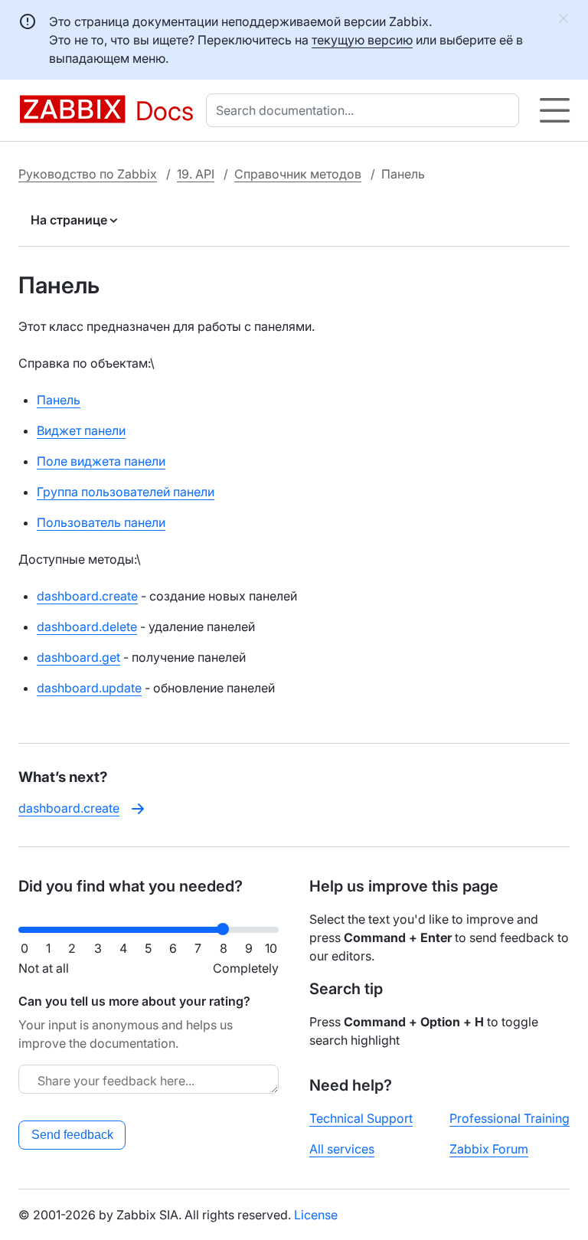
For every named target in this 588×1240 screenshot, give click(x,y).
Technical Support (361, 1118)
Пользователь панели (101, 522)
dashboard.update (89, 687)
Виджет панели (81, 430)
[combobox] (365, 110)
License (316, 1214)
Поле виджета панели (101, 461)
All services (341, 1149)
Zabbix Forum (488, 1149)
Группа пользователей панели (125, 491)
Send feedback (72, 1134)
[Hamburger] (555, 110)
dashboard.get (78, 657)
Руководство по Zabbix (87, 174)
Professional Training (509, 1118)
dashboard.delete (87, 626)
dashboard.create (87, 596)
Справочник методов (297, 174)
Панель (58, 399)
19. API (195, 174)
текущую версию (362, 39)
